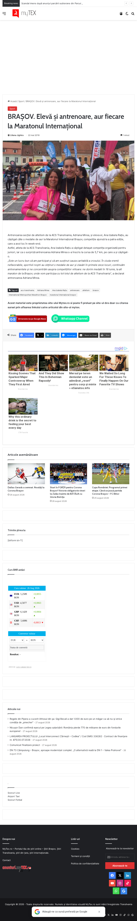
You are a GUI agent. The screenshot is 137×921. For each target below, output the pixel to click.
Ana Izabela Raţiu (59, 290)
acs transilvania (27, 290)
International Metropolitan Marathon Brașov (28, 295)
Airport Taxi (14, 796)
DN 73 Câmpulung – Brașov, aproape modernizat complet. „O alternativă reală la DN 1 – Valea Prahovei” (65, 750)
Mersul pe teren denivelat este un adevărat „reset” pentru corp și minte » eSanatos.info (82, 381)
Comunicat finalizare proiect (25, 745)
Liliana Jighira (17, 135)
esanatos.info (83, 393)
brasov (96, 290)
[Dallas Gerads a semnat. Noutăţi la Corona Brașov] (26, 473)
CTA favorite (23, 432)
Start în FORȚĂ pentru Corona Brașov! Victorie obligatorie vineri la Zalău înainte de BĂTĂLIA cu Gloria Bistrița (67, 492)
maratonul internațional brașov (63, 295)
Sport (21, 101)
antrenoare (74, 290)
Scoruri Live (14, 792)
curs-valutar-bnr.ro (23, 667)
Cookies (75, 848)
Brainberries (23, 389)
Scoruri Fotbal (15, 799)
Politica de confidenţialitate (85, 863)
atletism (86, 290)
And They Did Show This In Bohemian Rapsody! (51, 377)
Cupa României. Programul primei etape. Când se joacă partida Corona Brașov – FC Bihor (109, 490)
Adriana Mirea (43, 290)
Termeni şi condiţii (80, 856)
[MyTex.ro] (26, 13)
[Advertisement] (68, 53)
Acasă (13, 101)
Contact (7, 860)
